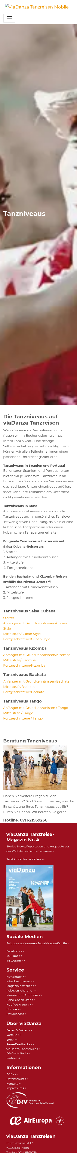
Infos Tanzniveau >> (20, 981)
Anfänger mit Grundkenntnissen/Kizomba (37, 655)
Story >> (12, 1039)
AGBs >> (12, 1074)
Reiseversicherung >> (21, 990)
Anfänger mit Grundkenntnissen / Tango (35, 708)
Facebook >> (15, 951)
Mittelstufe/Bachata (19, 687)
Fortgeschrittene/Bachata (23, 692)
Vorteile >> (13, 1035)
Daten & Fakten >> (19, 1030)
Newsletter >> (16, 976)
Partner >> (13, 1058)
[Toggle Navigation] (9, 18)
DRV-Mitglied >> (18, 1053)
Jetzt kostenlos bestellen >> (25, 859)
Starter (8, 618)
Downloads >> (16, 1014)
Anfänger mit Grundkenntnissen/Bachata (36, 681)
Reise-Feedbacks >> (20, 1044)
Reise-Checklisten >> (21, 999)
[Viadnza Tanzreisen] (36, 7)
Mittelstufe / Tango (18, 713)
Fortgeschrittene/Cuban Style (26, 639)
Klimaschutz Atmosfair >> (24, 995)
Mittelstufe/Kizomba (19, 660)
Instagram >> (15, 960)
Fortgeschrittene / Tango (23, 718)
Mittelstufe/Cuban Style (22, 634)
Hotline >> (13, 1009)
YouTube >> (14, 956)
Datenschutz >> (17, 1079)
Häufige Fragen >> (19, 1004)
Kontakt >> (14, 1083)
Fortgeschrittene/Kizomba (24, 665)
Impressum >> (16, 1088)
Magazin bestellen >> (21, 985)
